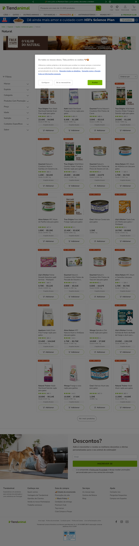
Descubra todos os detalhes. (70, 71)
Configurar (46, 82)
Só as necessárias (63, 82)
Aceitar (95, 82)
